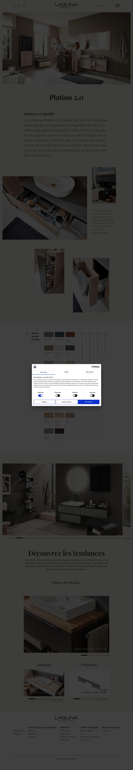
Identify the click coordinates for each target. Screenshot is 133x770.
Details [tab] (66, 372)
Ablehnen (44, 402)
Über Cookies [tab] (89, 372)
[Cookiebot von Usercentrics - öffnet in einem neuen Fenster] (92, 367)
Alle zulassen (88, 402)
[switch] (58, 395)
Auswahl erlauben (66, 402)
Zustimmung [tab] (43, 372)
